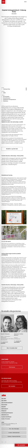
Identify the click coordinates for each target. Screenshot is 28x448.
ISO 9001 (3, 398)
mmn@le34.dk (17, 342)
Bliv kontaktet (12, 386)
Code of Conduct (5, 418)
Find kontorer (12, 367)
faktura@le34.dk (14, 436)
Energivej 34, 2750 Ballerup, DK (9, 423)
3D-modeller (6, 96)
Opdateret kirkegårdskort (9, 99)
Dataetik (3, 406)
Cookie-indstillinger (6, 416)
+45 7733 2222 (14, 428)
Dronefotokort (6, 98)
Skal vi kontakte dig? (12, 348)
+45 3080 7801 (18, 340)
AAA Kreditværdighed (6, 402)
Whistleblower (5, 414)
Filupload (3, 410)
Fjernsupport (4, 408)
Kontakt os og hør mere (12, 148)
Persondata (4, 404)
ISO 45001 (3, 400)
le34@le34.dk (14, 432)
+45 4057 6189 (5, 341)
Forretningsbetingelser (7, 412)
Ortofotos (5, 101)
